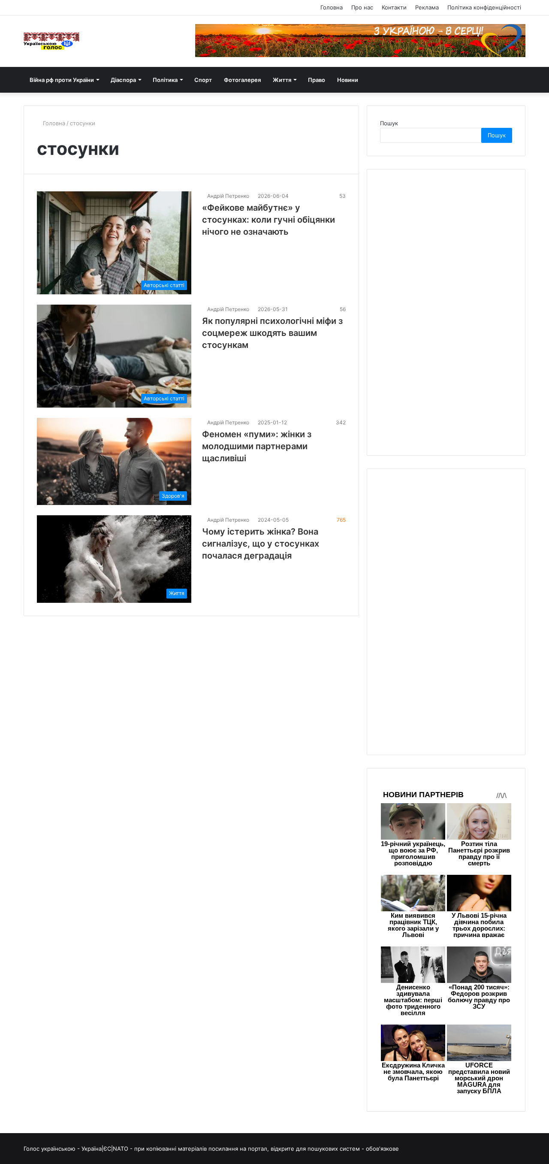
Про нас (362, 7)
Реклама (427, 7)
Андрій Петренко (228, 196)
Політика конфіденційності (484, 7)
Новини (347, 79)
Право (316, 79)
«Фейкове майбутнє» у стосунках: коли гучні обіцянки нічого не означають (268, 220)
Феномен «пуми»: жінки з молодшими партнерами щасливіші (256, 446)
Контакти (394, 7)
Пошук (389, 123)
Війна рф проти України (62, 79)
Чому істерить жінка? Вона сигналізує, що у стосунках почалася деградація (260, 543)
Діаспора (123, 79)
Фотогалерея (242, 79)
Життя (282, 79)
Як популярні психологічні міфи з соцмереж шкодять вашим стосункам (272, 333)
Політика (165, 79)
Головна (331, 7)
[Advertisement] (444, 311)
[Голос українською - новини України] (51, 41)
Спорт (203, 79)
